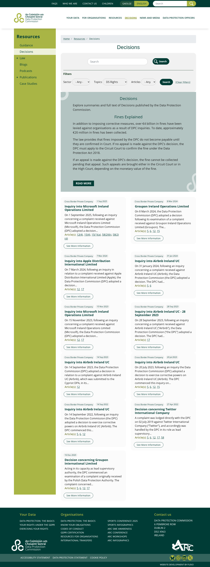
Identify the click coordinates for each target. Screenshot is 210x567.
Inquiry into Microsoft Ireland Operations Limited (87, 208)
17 (82, 289)
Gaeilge (127, 3)
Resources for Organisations (79, 536)
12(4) (80, 234)
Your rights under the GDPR (37, 524)
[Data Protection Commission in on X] (190, 558)
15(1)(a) (96, 234)
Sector (67, 82)
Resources (115, 17)
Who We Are (70, 3)
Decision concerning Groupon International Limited (86, 461)
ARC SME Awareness (120, 528)
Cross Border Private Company (79, 201)
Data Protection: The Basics (37, 520)
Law (22, 58)
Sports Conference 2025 (123, 520)
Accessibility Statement (35, 557)
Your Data (72, 17)
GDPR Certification (72, 532)
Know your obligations (76, 524)
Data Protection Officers (179, 17)
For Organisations (94, 17)
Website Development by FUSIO (177, 564)
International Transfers (76, 540)
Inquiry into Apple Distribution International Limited (87, 262)
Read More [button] (83, 183)
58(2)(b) (106, 234)
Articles (135, 82)
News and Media (150, 17)
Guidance (26, 45)
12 (154, 231)
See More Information (78, 245)
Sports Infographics (120, 524)
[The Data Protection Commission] (30, 18)
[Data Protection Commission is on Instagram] (178, 558)
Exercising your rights (34, 528)
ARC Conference (118, 532)
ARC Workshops (117, 536)
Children (107, 3)
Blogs (23, 64)
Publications (28, 77)
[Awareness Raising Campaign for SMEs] (183, 545)
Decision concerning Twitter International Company (155, 411)
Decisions (131, 17)
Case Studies (28, 84)
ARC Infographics (118, 540)
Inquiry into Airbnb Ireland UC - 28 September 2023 (160, 313)
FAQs (54, 3)
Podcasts (26, 71)
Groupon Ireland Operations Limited (162, 206)
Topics (98, 82)
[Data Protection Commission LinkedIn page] (184, 558)
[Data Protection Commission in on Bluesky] (172, 558)
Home (66, 38)
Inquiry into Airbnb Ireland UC (157, 261)
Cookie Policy (98, 557)
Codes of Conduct (72, 528)
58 (162, 437)
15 (158, 231)
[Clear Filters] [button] (183, 82)
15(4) (87, 234)
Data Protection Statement (70, 557)
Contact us (90, 3)
